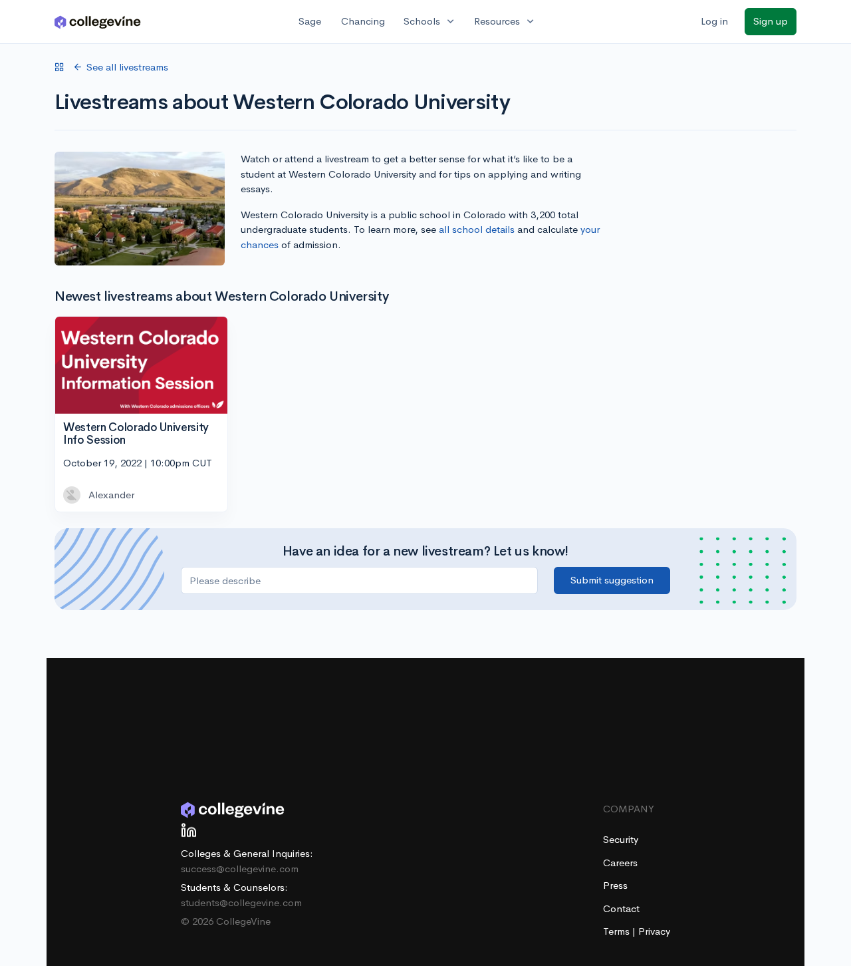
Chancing (363, 21)
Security (620, 839)
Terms (617, 931)
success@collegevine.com (240, 868)
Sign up (770, 21)
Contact (621, 908)
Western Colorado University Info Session (136, 433)
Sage (310, 21)
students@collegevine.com (241, 902)
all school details (477, 229)
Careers (620, 862)
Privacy (654, 931)
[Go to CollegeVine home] (98, 21)
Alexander (111, 494)
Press (615, 885)
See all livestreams (127, 67)
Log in (714, 21)
